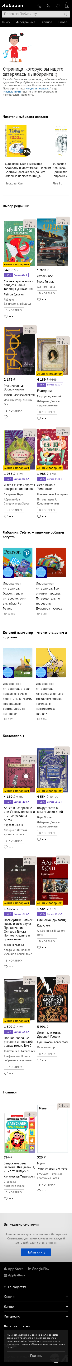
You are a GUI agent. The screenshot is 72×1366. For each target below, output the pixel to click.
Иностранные (25, 22)
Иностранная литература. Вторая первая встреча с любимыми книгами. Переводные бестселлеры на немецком (17, 699)
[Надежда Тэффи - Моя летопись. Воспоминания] (19, 374)
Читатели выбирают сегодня (25, 116)
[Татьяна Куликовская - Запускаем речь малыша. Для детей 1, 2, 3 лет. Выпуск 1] (19, 1152)
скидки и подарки (37, 88)
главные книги (12, 91)
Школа (62, 22)
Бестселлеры (13, 736)
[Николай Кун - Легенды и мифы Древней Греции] (52, 1022)
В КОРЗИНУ (14, 310)
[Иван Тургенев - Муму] (52, 1152)
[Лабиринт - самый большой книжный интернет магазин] (18, 5)
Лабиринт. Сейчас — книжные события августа (33, 534)
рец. (28, 222)
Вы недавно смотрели (21, 1224)
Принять (36, 1355)
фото (29, 225)
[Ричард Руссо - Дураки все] (52, 265)
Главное (46, 22)
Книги (6, 22)
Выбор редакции (16, 206)
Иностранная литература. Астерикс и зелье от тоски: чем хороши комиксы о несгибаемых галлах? (50, 699)
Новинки (10, 1092)
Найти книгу (36, 1252)
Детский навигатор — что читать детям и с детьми (35, 634)
